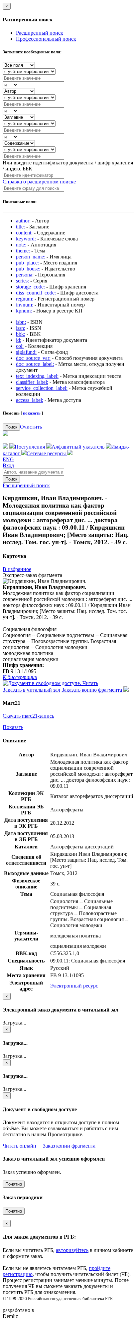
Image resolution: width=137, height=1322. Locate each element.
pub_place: (27, 262)
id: (18, 340)
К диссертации (20, 677)
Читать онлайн (19, 1146)
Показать (13, 727)
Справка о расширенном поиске (39, 181)
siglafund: (26, 352)
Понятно (13, 1184)
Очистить (31, 427)
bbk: (20, 334)
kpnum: (24, 310)
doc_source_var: (33, 358)
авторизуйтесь (72, 1250)
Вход (8, 465)
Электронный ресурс (74, 985)
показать (32, 413)
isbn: (21, 322)
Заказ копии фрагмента (69, 1146)
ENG (8, 459)
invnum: (24, 304)
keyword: (26, 238)
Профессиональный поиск (46, 39)
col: (20, 346)
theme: (23, 250)
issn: (20, 328)
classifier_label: (32, 382)
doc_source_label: (35, 364)
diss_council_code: (36, 292)
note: (21, 244)
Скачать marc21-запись (28, 716)
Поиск (11, 427)
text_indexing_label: (37, 376)
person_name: (30, 256)
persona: (25, 274)
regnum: (24, 298)
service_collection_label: (42, 388)
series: (22, 280)
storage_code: (30, 286)
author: (23, 220)
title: (20, 226)
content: (24, 232)
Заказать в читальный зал (31, 690)
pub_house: (28, 268)
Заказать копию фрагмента (92, 690)
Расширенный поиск (39, 33)
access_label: (29, 400)
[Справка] (69, 453)
